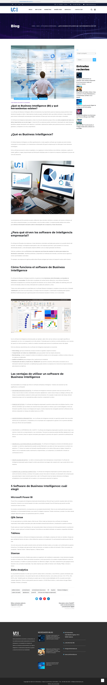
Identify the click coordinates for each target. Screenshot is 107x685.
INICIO (30, 9)
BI (48, 590)
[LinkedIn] (48, 598)
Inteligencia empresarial (49, 26)
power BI (34, 592)
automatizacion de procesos (38, 590)
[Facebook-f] (15, 4)
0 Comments (26, 102)
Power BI (34, 98)
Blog (38, 26)
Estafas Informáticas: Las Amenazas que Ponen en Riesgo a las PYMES (85, 116)
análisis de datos (16, 590)
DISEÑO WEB (58, 9)
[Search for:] (86, 60)
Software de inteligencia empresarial (47, 592)
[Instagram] (22, 4)
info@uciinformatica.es (77, 681)
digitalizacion (26, 592)
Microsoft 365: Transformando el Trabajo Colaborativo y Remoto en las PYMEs (85, 126)
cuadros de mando (16, 592)
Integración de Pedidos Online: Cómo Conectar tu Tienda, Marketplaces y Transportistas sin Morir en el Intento (86, 94)
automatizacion (26, 590)
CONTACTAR (78, 9)
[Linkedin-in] (19, 4)
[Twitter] (12, 4)
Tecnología (43, 98)
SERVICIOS (68, 9)
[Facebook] (40, 598)
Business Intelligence (63, 590)
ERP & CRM (38, 9)
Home (33, 26)
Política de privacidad (53, 684)
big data (53, 590)
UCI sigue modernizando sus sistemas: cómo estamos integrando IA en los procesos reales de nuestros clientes (85, 81)
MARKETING (47, 9)
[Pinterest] (44, 598)
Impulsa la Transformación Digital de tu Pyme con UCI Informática (86, 106)
